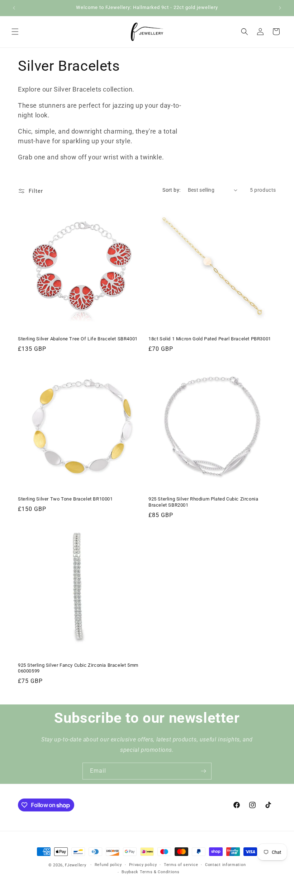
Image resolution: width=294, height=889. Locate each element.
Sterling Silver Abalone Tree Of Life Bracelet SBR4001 (78, 338)
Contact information (225, 864)
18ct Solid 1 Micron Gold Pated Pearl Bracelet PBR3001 (209, 338)
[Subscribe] (203, 771)
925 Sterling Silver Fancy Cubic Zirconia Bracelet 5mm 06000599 (78, 668)
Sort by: (171, 190)
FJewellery (75, 865)
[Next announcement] (280, 8)
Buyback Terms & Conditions (150, 872)
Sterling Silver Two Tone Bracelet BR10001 (65, 499)
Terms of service (181, 864)
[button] (15, 31)
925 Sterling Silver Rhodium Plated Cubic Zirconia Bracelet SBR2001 (203, 502)
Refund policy (108, 864)
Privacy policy (143, 864)
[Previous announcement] (14, 8)
